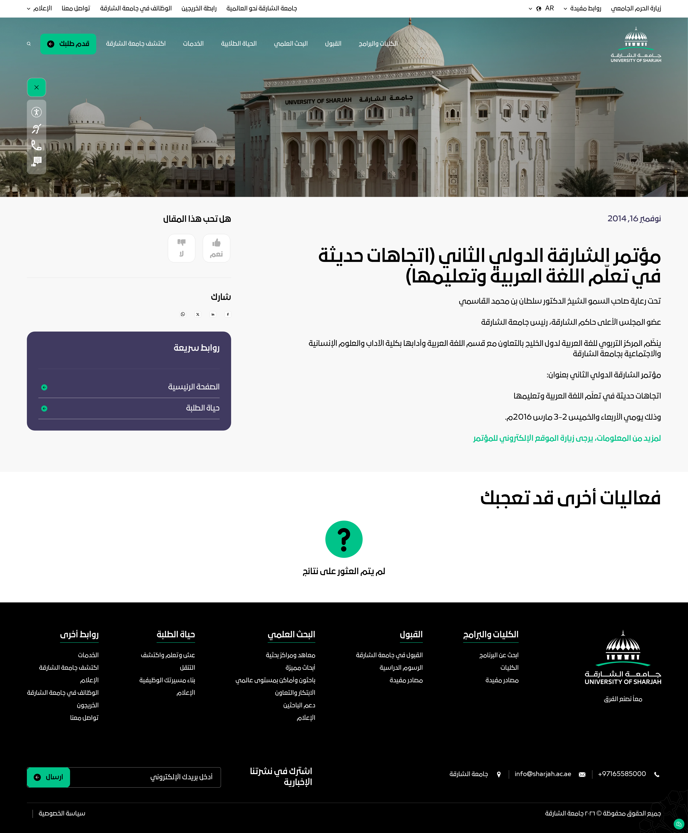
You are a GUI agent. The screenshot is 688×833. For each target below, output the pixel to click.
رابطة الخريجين (199, 9)
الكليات (509, 668)
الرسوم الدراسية (401, 668)
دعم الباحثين (299, 706)
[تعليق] (36, 161)
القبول (333, 44)
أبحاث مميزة (300, 668)
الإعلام (306, 718)
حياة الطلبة (203, 408)
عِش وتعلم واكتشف (168, 655)
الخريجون (88, 706)
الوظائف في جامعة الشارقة (136, 9)
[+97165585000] (36, 145)
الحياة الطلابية (239, 44)
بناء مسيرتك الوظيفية (167, 681)
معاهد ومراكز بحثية (290, 655)
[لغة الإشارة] (36, 128)
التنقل (187, 668)
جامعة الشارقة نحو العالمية (261, 9)
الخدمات (193, 44)
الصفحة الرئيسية (194, 387)
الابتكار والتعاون (295, 693)
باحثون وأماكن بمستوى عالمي (275, 681)
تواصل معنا (76, 9)
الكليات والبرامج (378, 44)
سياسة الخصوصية (62, 814)
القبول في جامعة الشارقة (389, 655)
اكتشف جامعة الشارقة (136, 44)
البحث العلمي (291, 44)
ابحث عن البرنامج (499, 655)
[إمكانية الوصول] (36, 112)
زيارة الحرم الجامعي (636, 9)
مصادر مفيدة (502, 681)
